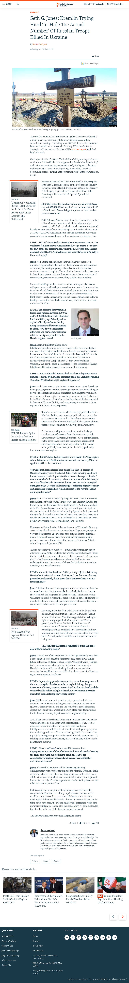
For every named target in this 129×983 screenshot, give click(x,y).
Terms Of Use (7, 946)
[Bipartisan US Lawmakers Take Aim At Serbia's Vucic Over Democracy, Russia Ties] (49, 885)
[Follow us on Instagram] (78, 937)
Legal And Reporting (10, 956)
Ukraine (34, 12)
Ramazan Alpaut (40, 44)
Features (36, 941)
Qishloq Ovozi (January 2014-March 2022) (45, 957)
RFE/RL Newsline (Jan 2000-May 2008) (47, 964)
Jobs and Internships (10, 951)
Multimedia (38, 951)
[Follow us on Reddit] (72, 937)
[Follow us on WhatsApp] (108, 937)
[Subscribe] (114, 937)
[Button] (95, 56)
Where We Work (9, 941)
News (35, 936)
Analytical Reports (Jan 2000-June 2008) (48, 972)
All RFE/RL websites (115, 4)
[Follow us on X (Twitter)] (90, 937)
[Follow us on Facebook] (96, 937)
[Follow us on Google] (84, 937)
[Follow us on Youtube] (66, 937)
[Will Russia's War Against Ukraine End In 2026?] (24, 618)
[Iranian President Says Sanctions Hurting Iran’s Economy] (112, 885)
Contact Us (6, 965)
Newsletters (38, 946)
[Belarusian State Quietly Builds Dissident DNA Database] (80, 885)
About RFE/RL (8, 936)
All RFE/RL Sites (9, 960)
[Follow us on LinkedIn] (102, 937)
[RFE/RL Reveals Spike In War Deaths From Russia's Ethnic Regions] (24, 420)
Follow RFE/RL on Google (94, 4)
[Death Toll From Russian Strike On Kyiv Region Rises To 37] (17, 885)
